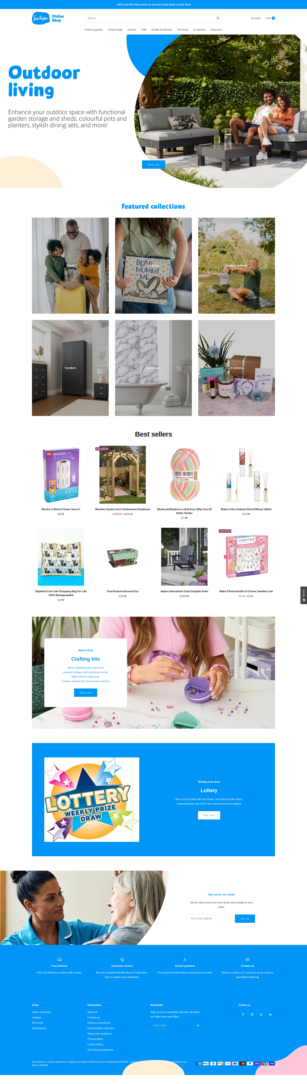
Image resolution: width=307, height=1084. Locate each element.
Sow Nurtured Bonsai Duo (123, 591)
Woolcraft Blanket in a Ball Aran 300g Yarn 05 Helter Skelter (184, 511)
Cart (270, 18)
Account (255, 18)
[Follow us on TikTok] (261, 1014)
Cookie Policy (95, 1044)
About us (92, 1012)
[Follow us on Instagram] (252, 1014)
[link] (70, 266)
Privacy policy (95, 1039)
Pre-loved (182, 29)
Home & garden (94, 29)
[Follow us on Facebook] (243, 1014)
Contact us (93, 1017)
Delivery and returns (98, 1022)
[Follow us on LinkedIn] (270, 1014)
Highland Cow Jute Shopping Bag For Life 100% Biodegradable (61, 593)
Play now (209, 815)
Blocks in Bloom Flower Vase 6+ (61, 509)
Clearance (216, 29)
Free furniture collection (100, 1028)
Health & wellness (162, 29)
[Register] (197, 1025)
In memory (199, 29)
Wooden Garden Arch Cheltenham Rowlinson (122, 509)
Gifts (143, 29)
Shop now (154, 164)
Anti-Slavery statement (100, 1049)
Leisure (132, 29)
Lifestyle (36, 1017)
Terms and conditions (99, 1033)
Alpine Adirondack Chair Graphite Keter (184, 591)
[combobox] (133, 18)
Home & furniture (41, 1012)
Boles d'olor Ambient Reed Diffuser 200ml (246, 509)
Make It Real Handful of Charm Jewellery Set (246, 591)
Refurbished (39, 1028)
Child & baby (115, 29)
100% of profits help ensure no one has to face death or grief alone (154, 4)
